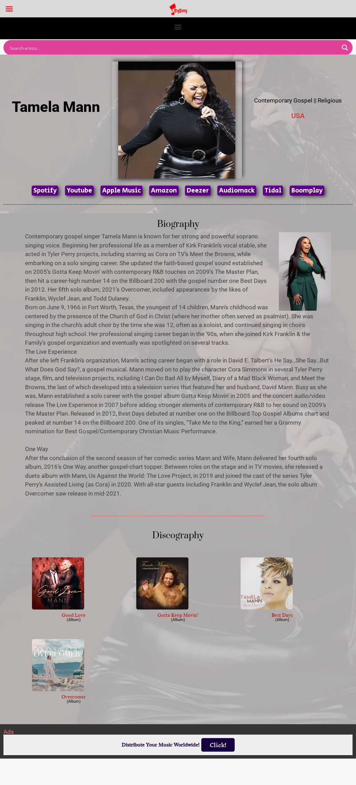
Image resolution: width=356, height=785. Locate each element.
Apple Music (121, 190)
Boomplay (307, 190)
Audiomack (236, 190)
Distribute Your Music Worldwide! (161, 745)
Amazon (164, 190)
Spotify (45, 190)
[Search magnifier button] (345, 47)
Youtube (79, 190)
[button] (178, 26)
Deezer (198, 190)
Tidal (273, 190)
